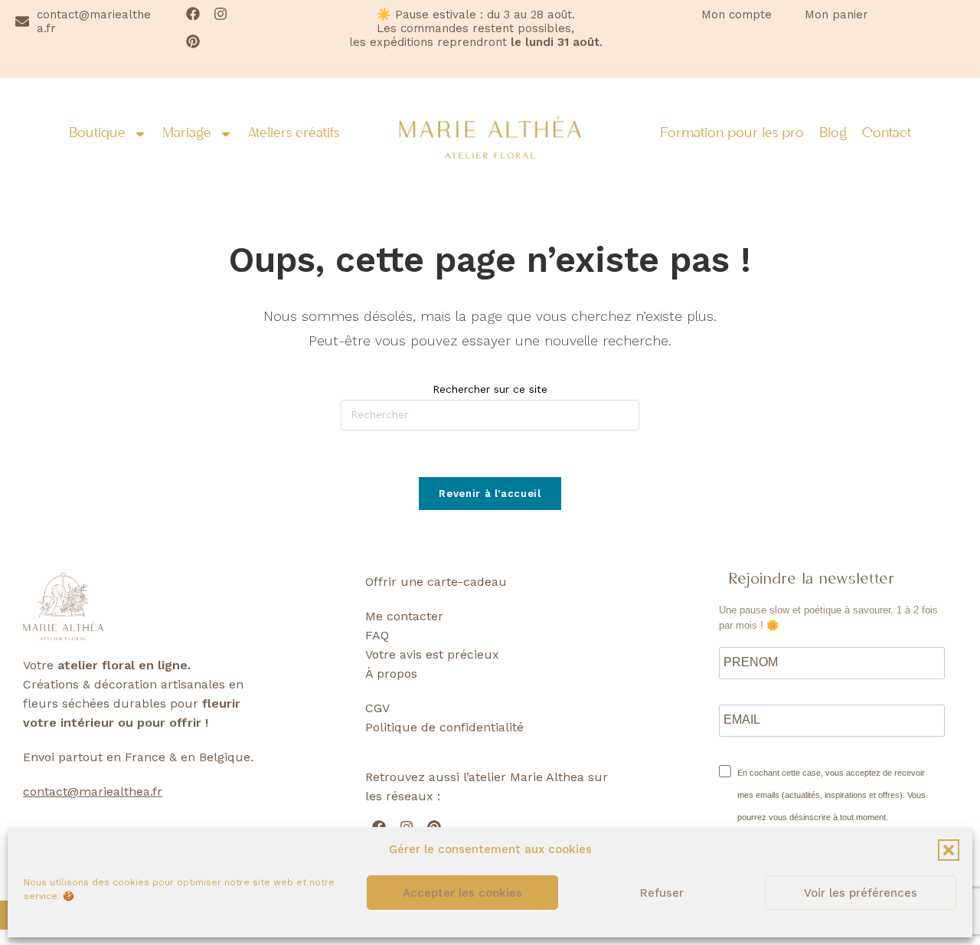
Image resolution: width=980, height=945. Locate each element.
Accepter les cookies (462, 893)
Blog (833, 134)
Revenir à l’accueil (490, 493)
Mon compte (736, 14)
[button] (948, 850)
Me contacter (404, 616)
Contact (886, 134)
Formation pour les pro (732, 134)
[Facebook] (193, 14)
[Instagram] (220, 14)
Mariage (186, 134)
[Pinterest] (193, 41)
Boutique (97, 134)
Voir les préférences (860, 893)
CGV (377, 708)
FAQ (377, 635)
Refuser (662, 893)
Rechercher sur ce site (490, 389)
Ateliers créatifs (293, 134)
